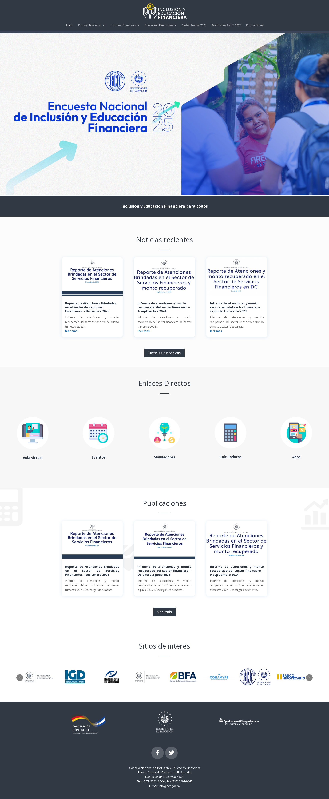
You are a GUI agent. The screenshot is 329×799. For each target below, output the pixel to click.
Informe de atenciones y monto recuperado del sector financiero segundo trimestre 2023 (235, 307)
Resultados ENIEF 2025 (226, 25)
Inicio (69, 25)
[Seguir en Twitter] (171, 753)
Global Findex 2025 (194, 25)
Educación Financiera (159, 25)
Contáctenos (254, 25)
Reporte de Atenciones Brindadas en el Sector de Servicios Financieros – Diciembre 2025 (90, 307)
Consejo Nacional (89, 25)
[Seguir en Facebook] (157, 753)
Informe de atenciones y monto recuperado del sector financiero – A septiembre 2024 (164, 307)
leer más (71, 331)
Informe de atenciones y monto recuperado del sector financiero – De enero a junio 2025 (164, 571)
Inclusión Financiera (123, 25)
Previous (19, 677)
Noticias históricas (164, 353)
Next (309, 677)
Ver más (164, 611)
